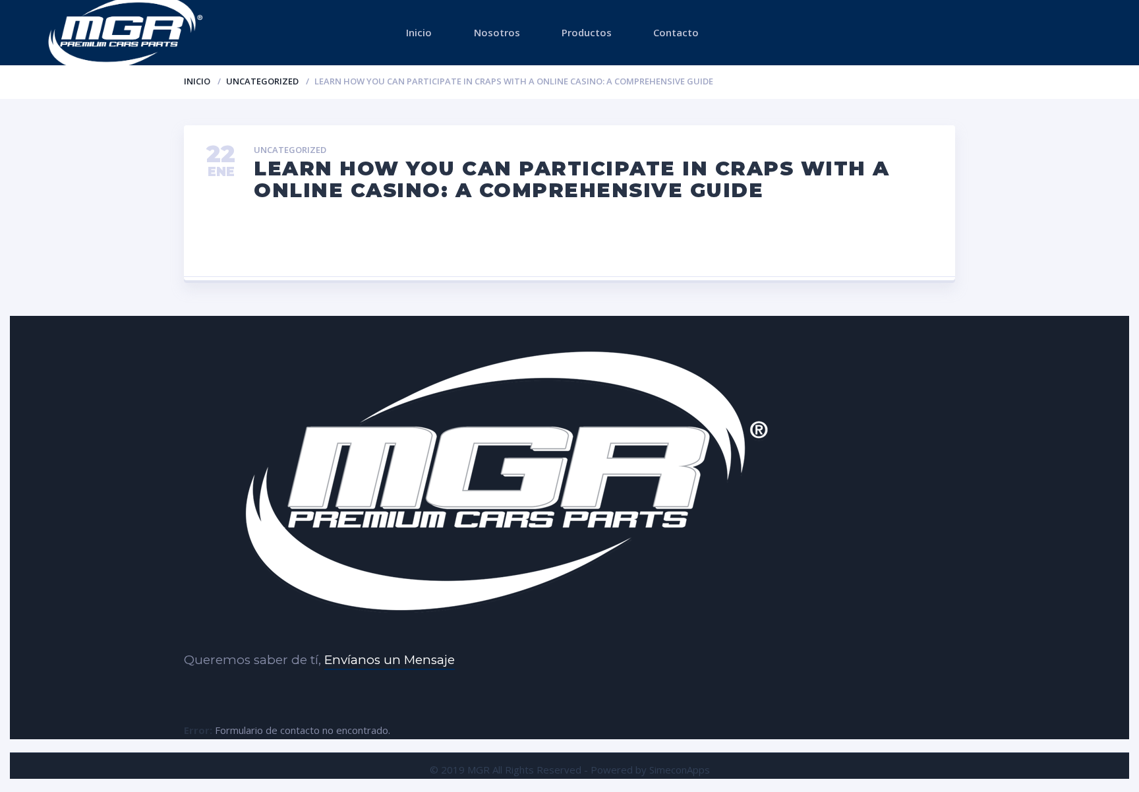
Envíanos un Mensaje (389, 659)
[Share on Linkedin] (705, 240)
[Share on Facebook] (367, 240)
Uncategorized (262, 81)
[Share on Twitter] (434, 240)
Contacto (676, 32)
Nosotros (497, 32)
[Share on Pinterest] (570, 240)
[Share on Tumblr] (772, 240)
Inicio (419, 32)
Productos (587, 32)
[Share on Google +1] (637, 240)
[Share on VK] (502, 240)
